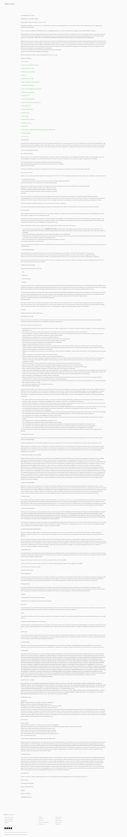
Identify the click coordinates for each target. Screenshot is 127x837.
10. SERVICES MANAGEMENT (27, 92)
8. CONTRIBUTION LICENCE (27, 85)
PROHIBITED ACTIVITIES (58, 176)
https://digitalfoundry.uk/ (39, 25)
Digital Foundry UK (8, 834)
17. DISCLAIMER (24, 116)
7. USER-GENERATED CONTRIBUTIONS (30, 82)
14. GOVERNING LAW (26, 106)
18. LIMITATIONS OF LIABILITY (28, 119)
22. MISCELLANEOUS (26, 133)
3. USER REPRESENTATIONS (27, 68)
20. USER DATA (24, 126)
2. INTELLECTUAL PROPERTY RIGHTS (29, 65)
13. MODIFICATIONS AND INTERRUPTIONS (31, 102)
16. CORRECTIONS (25, 112)
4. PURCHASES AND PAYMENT (28, 72)
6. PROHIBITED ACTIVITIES (27, 78)
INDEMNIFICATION (26, 123)
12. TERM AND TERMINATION (27, 99)
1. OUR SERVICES (25, 61)
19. (21, 123)
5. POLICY (23, 75)
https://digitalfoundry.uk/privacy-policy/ (66, 500)
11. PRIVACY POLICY (25, 95)
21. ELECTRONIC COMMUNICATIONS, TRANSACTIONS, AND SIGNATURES (38, 129)
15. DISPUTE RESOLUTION (27, 109)
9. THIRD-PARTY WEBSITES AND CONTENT (31, 89)
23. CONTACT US (25, 136)
